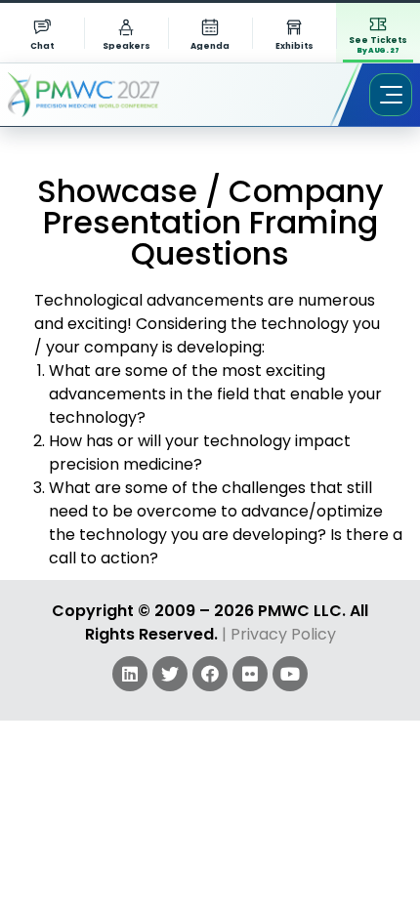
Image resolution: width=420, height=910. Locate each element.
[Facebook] (210, 673)
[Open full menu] (390, 94)
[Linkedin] (129, 673)
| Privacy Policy (279, 634)
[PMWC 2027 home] (112, 94)
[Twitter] (170, 673)
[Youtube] (290, 673)
